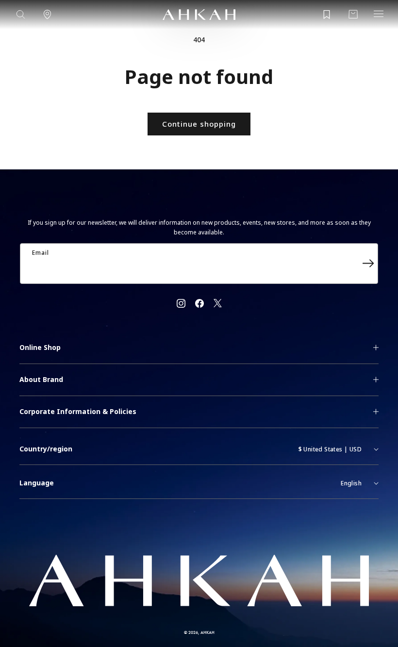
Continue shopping (199, 124)
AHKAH (207, 632)
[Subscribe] (368, 263)
